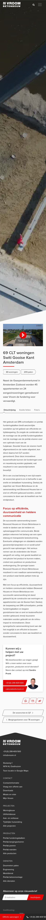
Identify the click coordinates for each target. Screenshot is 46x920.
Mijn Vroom (8, 798)
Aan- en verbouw (10, 818)
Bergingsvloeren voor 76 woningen (24, 719)
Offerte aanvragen (11, 916)
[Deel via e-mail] (33, 701)
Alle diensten (9, 881)
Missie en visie (9, 794)
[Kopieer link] (40, 701)
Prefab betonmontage (12, 877)
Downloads (8, 790)
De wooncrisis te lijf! (22, 712)
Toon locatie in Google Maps (15, 770)
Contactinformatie (11, 783)
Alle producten (9, 853)
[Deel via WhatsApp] (26, 701)
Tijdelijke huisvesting (12, 822)
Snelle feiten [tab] (25, 409)
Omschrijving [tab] (10, 409)
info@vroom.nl (9, 755)
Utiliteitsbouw (9, 814)
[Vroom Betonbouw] (11, 4)
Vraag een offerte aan (12, 786)
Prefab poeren (9, 845)
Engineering (8, 869)
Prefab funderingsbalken (14, 838)
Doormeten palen (11, 865)
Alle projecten (9, 826)
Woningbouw (9, 810)
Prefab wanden (9, 849)
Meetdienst (8, 873)
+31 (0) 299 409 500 (12, 751)
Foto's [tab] (37, 409)
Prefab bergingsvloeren (13, 841)
